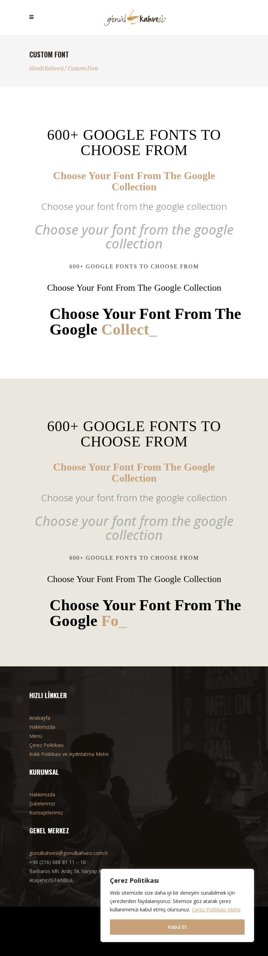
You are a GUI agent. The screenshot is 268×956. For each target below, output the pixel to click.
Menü (35, 736)
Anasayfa (39, 717)
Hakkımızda (42, 727)
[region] (177, 905)
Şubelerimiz (42, 803)
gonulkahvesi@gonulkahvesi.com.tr (68, 853)
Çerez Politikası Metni (216, 909)
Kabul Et (177, 927)
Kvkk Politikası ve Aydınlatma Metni (69, 754)
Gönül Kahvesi (46, 68)
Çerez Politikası (46, 745)
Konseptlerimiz (46, 812)
